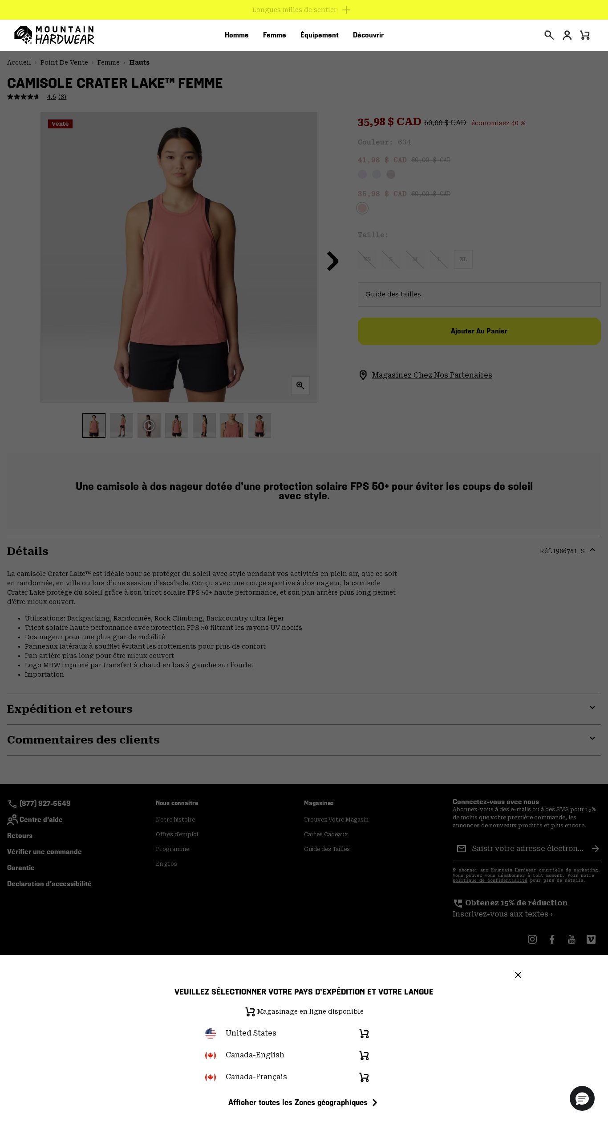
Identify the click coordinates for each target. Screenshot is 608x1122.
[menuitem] (237, 35)
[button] (582, 1098)
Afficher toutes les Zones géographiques (298, 1102)
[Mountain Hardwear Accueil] (54, 35)
